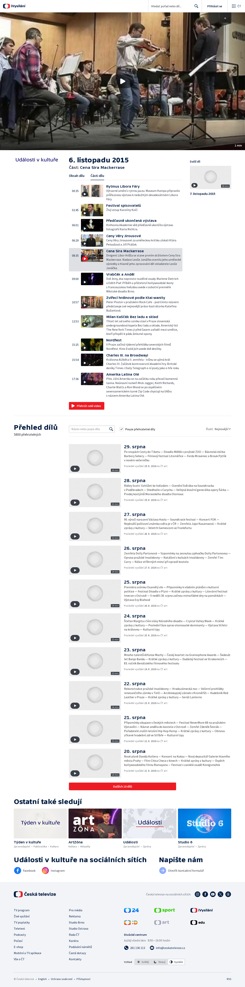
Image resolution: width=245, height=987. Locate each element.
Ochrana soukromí (61, 979)
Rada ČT (74, 935)
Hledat (196, 6)
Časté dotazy (77, 953)
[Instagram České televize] (197, 894)
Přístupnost (83, 979)
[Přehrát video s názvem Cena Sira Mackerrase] (122, 81)
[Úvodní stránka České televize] (35, 894)
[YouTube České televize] (213, 894)
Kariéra (73, 941)
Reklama (75, 916)
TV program (21, 910)
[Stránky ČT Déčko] (131, 924)
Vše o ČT (19, 959)
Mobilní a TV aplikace (27, 953)
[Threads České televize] (228, 894)
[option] (143, 962)
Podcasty (20, 935)
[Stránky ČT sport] (164, 911)
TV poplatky (22, 922)
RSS (229, 979)
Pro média (75, 910)
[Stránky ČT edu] (197, 924)
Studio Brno (76, 922)
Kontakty (75, 959)
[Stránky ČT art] (161, 924)
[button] (122, 81)
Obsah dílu (76, 175)
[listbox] (159, 962)
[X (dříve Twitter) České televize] (220, 894)
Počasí (18, 941)
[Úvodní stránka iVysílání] (17, 6)
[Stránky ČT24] (131, 911)
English (42, 979)
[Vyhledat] (111, 429)
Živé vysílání (21, 916)
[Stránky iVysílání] (201, 911)
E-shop (18, 947)
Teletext (19, 928)
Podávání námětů (80, 947)
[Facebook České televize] (205, 894)
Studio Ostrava (78, 928)
